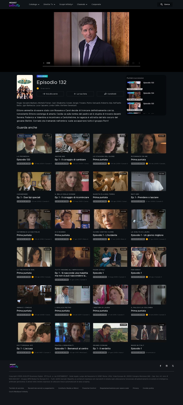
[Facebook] (160, 366)
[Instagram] (167, 366)
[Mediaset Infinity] (14, 4)
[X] (173, 366)
